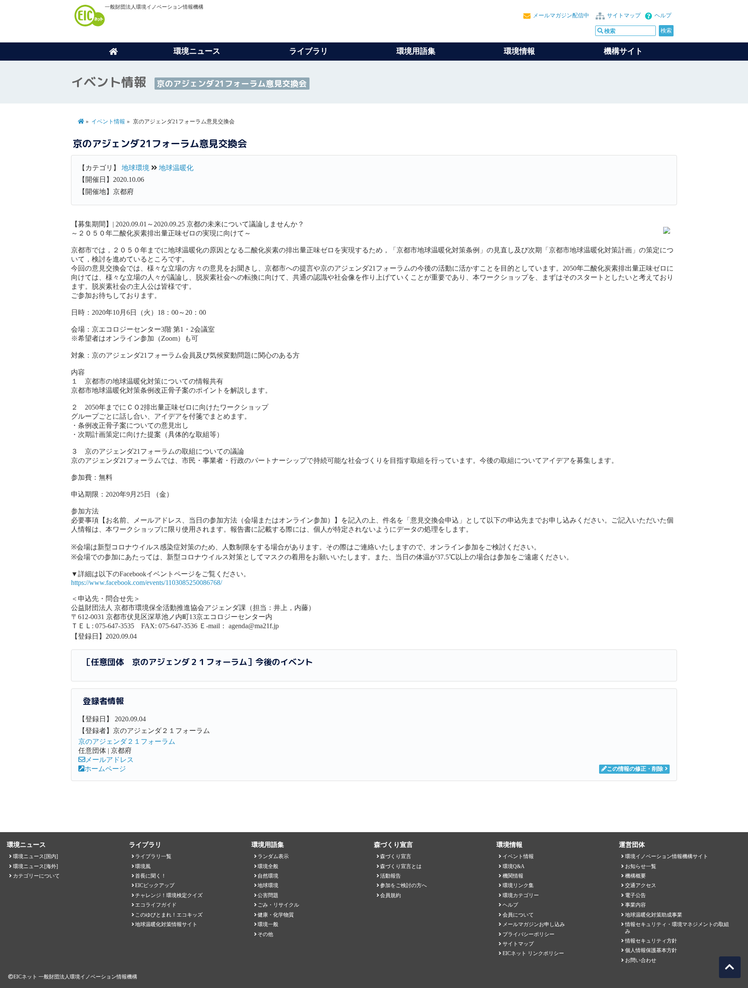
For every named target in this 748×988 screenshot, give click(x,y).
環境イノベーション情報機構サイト (666, 856)
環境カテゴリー (521, 895)
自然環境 (268, 876)
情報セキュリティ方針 (651, 941)
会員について (518, 915)
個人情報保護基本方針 (651, 950)
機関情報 (513, 876)
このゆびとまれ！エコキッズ (169, 915)
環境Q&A (514, 866)
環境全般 (268, 866)
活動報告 (390, 876)
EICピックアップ (154, 885)
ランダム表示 (273, 856)
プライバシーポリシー (529, 934)
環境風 (143, 866)
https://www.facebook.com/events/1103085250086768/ (146, 582)
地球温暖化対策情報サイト (166, 924)
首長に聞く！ (150, 876)
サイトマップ (624, 16)
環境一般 (268, 924)
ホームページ (105, 768)
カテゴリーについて (36, 876)
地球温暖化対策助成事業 (653, 915)
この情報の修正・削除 (635, 769)
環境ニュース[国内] (35, 856)
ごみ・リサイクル (278, 905)
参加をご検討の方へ (403, 885)
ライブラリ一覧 (153, 856)
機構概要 (635, 876)
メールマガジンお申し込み (534, 924)
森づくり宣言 (395, 856)
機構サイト (623, 51)
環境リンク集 (518, 885)
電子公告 (635, 895)
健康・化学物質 (276, 915)
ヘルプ (662, 16)
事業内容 (635, 905)
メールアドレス (109, 759)
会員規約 (390, 895)
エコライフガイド (156, 905)
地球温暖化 (176, 167)
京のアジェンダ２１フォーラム (126, 741)
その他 (265, 934)
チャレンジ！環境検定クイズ (169, 895)
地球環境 (135, 167)
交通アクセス (640, 885)
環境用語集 (416, 51)
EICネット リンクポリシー (533, 953)
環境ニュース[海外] (35, 866)
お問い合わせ (640, 960)
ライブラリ (308, 51)
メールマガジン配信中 (561, 16)
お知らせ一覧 (640, 866)
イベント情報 (108, 122)
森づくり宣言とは (401, 866)
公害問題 (268, 895)
